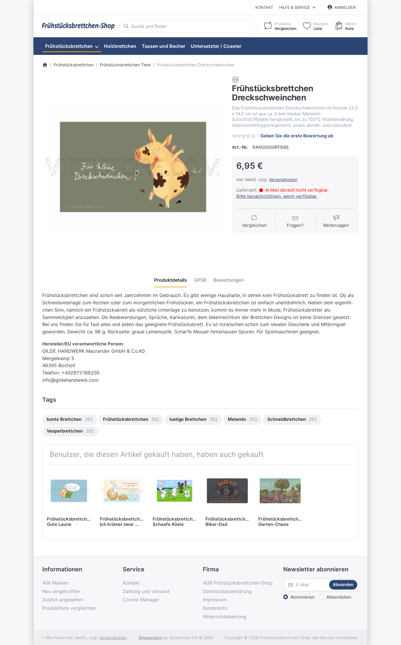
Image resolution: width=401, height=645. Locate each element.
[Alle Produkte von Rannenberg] (235, 79)
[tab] (170, 280)
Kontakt (264, 7)
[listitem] (132, 166)
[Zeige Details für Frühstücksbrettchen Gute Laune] (69, 491)
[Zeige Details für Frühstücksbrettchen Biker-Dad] (227, 491)
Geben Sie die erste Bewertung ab (296, 136)
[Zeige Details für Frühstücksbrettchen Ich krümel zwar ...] (122, 491)
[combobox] (188, 26)
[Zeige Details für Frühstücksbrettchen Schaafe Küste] (174, 491)
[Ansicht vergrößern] (132, 166)
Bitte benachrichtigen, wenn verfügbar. (276, 196)
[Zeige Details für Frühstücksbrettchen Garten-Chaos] (280, 491)
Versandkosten (283, 179)
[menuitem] (71, 46)
